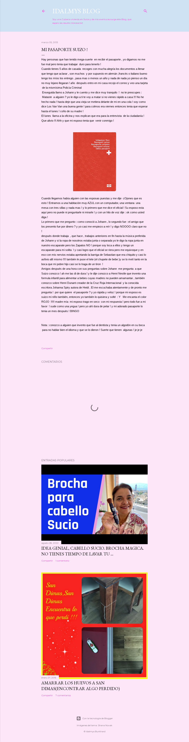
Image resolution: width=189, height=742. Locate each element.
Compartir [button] (47, 348)
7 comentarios (63, 695)
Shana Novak (105, 725)
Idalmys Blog (76, 11)
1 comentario (62, 560)
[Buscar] (145, 10)
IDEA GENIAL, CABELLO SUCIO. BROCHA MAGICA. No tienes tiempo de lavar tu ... (92, 551)
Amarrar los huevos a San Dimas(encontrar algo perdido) (80, 685)
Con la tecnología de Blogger (97, 718)
